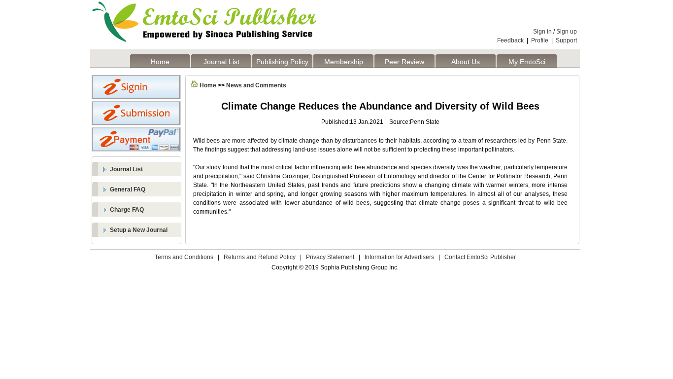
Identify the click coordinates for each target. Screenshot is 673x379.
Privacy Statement (330, 257)
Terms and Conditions (184, 257)
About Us (465, 62)
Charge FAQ (127, 209)
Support (566, 40)
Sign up (566, 31)
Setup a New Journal (139, 230)
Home (160, 62)
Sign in (542, 31)
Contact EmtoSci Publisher (480, 257)
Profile (539, 40)
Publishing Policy (282, 62)
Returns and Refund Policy (260, 257)
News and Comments (256, 85)
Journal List (221, 62)
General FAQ (127, 189)
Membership (343, 62)
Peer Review (404, 62)
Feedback (510, 40)
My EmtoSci (526, 62)
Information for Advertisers (399, 257)
